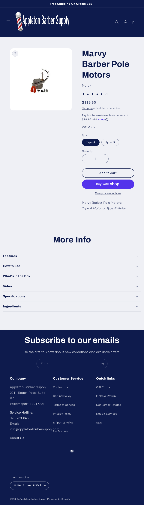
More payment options (108, 193)
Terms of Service (64, 405)
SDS (99, 422)
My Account (61, 431)
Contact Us (60, 387)
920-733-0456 (20, 418)
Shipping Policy (63, 422)
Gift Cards (103, 387)
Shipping (87, 108)
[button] (8, 22)
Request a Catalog (108, 405)
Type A (90, 142)
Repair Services (106, 413)
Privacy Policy (62, 413)
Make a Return (106, 396)
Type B (110, 142)
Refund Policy (62, 396)
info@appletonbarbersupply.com (34, 429)
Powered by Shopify (58, 499)
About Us (17, 438)
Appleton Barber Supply (33, 499)
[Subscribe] (103, 363)
